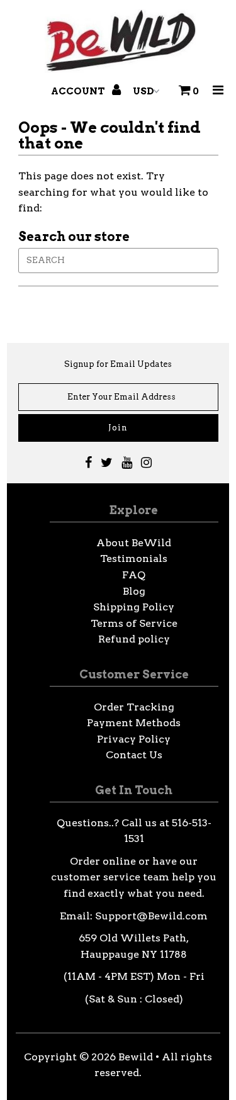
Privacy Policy (134, 739)
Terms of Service (134, 623)
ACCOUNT (79, 91)
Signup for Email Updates (118, 364)
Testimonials (133, 558)
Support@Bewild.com (151, 916)
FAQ (133, 575)
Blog (134, 591)
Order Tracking (134, 707)
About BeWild (133, 543)
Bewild (135, 1057)
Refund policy (134, 639)
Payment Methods (134, 723)
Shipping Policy (133, 607)
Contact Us (134, 755)
